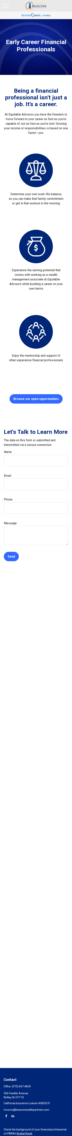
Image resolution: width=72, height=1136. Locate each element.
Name (8, 452)
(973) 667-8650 (21, 1086)
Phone (8, 499)
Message (10, 523)
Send (11, 556)
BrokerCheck (24, 1133)
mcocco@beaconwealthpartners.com (26, 1109)
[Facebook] (6, 1115)
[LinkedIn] (12, 1115)
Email (7, 475)
